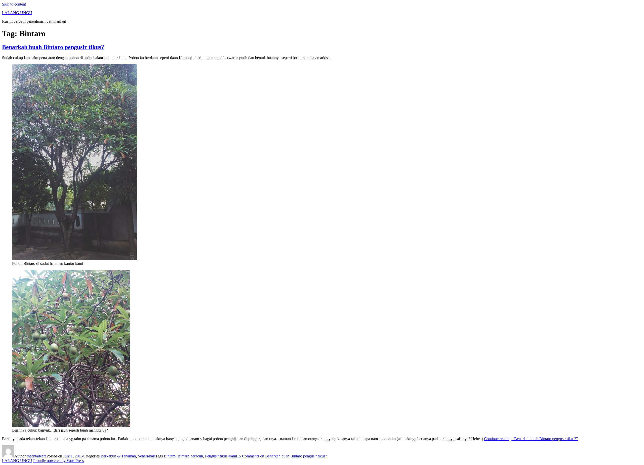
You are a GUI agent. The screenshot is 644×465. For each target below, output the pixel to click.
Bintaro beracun (190, 456)
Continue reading (531, 439)
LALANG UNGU (17, 13)
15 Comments (282, 456)
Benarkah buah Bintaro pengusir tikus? (53, 47)
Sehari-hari (146, 456)
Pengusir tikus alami (221, 456)
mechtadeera (37, 456)
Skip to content (14, 4)
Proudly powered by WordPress (58, 460)
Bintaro (170, 456)
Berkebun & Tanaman (118, 456)
